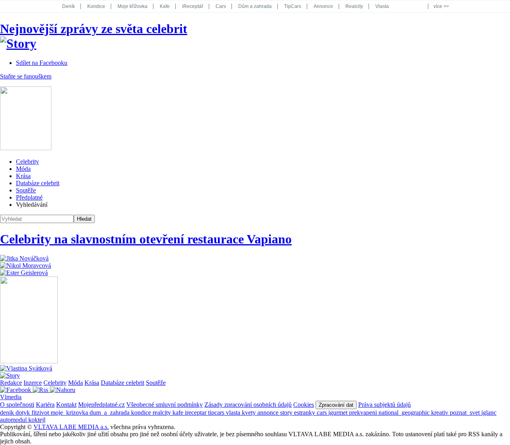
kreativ (440, 412)
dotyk (23, 412)
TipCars (292, 6)
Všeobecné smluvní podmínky (164, 404)
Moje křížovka (132, 6)
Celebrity (27, 161)
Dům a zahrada (255, 6)
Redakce (11, 382)
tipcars (217, 412)
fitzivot (41, 412)
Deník (68, 6)
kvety (249, 412)
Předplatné (29, 197)
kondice (142, 412)
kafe (179, 412)
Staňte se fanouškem (25, 76)
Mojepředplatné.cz (101, 404)
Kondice (96, 6)
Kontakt (66, 404)
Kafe (165, 6)
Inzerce (33, 382)
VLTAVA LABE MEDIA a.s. (71, 426)
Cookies (303, 404)
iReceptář (192, 6)
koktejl (36, 419)
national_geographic (405, 412)
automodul (14, 419)
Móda (23, 168)
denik (8, 412)
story (287, 412)
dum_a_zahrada (110, 412)
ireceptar (196, 412)
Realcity (354, 6)
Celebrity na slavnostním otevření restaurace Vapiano (146, 239)
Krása (23, 176)
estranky (305, 412)
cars (322, 412)
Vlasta (382, 6)
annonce (268, 412)
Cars (221, 6)
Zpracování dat (336, 405)
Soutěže (26, 190)
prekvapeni (364, 412)
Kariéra (45, 404)
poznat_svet (465, 412)
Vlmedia (11, 397)
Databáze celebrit (37, 183)
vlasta (234, 412)
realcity (163, 412)
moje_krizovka (70, 412)
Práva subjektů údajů (384, 404)
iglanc (488, 412)
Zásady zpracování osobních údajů (248, 404)
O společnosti (17, 404)
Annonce (323, 6)
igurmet (338, 412)
